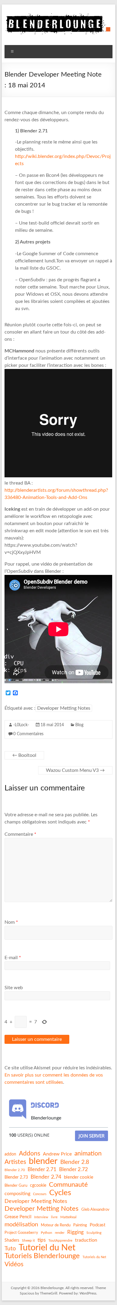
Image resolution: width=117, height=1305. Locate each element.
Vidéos (13, 1264)
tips (42, 1240)
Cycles (60, 1192)
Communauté (68, 1184)
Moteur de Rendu (55, 1225)
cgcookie (38, 1185)
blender (43, 1161)
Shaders (11, 1240)
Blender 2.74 (46, 1177)
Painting (80, 1225)
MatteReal (68, 1217)
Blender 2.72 (73, 1169)
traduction (86, 1240)
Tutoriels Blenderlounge (42, 1256)
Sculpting (93, 1232)
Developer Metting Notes (63, 708)
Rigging (75, 1232)
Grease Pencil (18, 1217)
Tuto (10, 1249)
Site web (13, 987)
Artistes (15, 1162)
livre (54, 1217)
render (59, 1232)
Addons (29, 1153)
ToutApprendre (60, 1240)
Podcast (97, 1225)
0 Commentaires (28, 734)
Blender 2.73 (16, 1177)
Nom (11, 922)
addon (10, 1154)
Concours (39, 1194)
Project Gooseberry (21, 1233)
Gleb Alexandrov (95, 1209)
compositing (17, 1193)
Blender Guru (15, 1185)
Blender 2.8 (74, 1162)
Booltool (24, 755)
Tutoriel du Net (47, 1247)
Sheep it (28, 1240)
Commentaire (20, 834)
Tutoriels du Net (94, 1257)
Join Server (91, 1136)
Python (46, 1232)
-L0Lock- (21, 725)
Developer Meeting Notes (35, 1201)
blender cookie (78, 1177)
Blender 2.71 (42, 1169)
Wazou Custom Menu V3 (75, 770)
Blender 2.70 (14, 1170)
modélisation (21, 1225)
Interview (41, 1217)
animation (88, 1153)
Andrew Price (57, 1154)
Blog (79, 725)
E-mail (12, 957)
